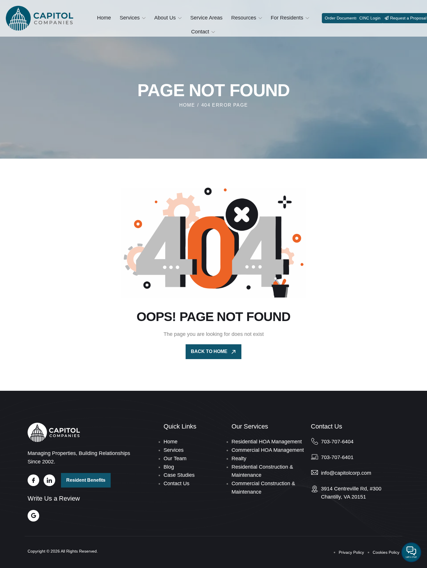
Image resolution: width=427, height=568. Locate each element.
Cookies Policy (386, 552)
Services (130, 18)
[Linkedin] (49, 480)
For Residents (287, 18)
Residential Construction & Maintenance (262, 471)
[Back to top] (213, 555)
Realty (239, 458)
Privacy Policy (351, 552)
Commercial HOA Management (268, 450)
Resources (243, 18)
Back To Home (210, 351)
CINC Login (370, 18)
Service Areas (206, 18)
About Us (165, 18)
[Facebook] (33, 480)
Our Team (175, 458)
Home (104, 18)
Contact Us (176, 483)
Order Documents (341, 18)
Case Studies (179, 475)
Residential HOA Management (267, 442)
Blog (169, 467)
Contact (200, 32)
